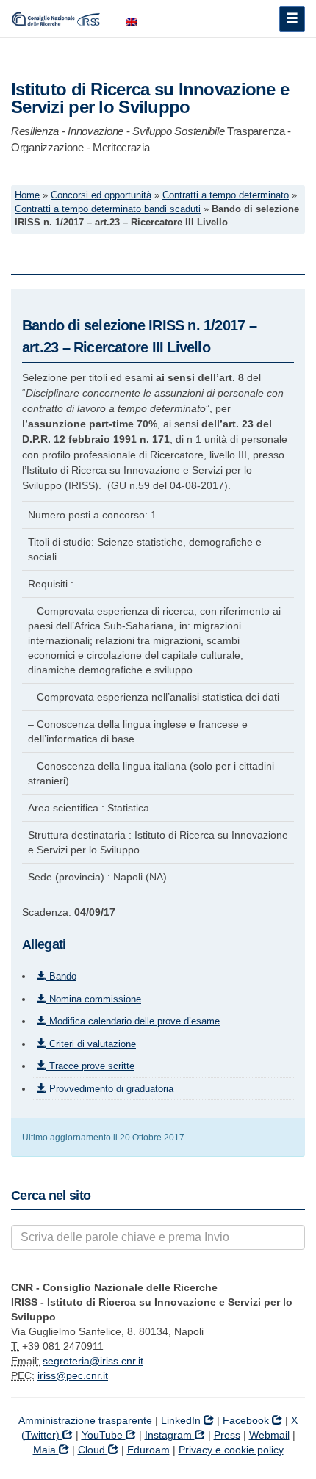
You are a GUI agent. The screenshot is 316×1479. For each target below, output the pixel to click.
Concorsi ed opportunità (101, 195)
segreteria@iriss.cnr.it (93, 1361)
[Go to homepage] (57, 18)
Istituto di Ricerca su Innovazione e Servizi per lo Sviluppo (150, 98)
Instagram (170, 1435)
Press (227, 1435)
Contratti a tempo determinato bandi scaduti (108, 209)
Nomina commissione (93, 999)
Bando (61, 976)
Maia (46, 1450)
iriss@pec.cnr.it (72, 1375)
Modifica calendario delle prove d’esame (133, 1021)
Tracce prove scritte (90, 1065)
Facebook (247, 1420)
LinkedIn (182, 1420)
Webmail (269, 1435)
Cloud (93, 1450)
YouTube (104, 1435)
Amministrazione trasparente (85, 1420)
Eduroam (148, 1450)
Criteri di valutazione (91, 1043)
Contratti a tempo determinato (225, 195)
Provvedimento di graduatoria (109, 1088)
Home (27, 195)
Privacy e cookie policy (231, 1450)
